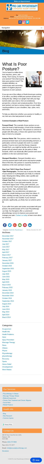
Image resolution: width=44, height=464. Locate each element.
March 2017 (6, 255)
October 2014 (7, 298)
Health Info (11, 229)
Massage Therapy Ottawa (11, 396)
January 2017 (7, 260)
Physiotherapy (18, 229)
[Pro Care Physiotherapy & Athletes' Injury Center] (22, 7)
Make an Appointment (22, 1)
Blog (4, 413)
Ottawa (4, 348)
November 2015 (7, 263)
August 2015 (6, 271)
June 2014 (6, 309)
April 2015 (5, 282)
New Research (7, 416)
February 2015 (7, 287)
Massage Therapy (8, 342)
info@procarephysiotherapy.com (17, 448)
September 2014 (8, 301)
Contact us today (21, 215)
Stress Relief (6, 364)
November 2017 (7, 239)
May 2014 (5, 312)
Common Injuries (8, 418)
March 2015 (6, 285)
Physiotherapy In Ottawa (10, 393)
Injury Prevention (8, 340)
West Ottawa (6, 369)
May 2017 (5, 249)
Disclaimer (5, 451)
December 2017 (7, 236)
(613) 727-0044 (12, 442)
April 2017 (5, 252)
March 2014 (6, 317)
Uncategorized (7, 367)
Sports (4, 361)
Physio (4, 350)
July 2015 (5, 274)
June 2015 (6, 276)
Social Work (7, 402)
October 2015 (7, 266)
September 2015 (8, 268)
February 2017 (7, 257)
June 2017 (6, 247)
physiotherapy (7, 356)
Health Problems (8, 334)
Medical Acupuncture (9, 398)
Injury (4, 337)
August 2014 (6, 304)
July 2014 (5, 306)
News (4, 345)
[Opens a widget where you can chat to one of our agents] (36, 460)
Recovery (5, 359)
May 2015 (5, 279)
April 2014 (5, 314)
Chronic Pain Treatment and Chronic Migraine (17, 400)
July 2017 (5, 244)
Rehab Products (8, 405)
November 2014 (7, 295)
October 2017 (7, 241)
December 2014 (7, 293)
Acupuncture (6, 329)
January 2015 (7, 290)
